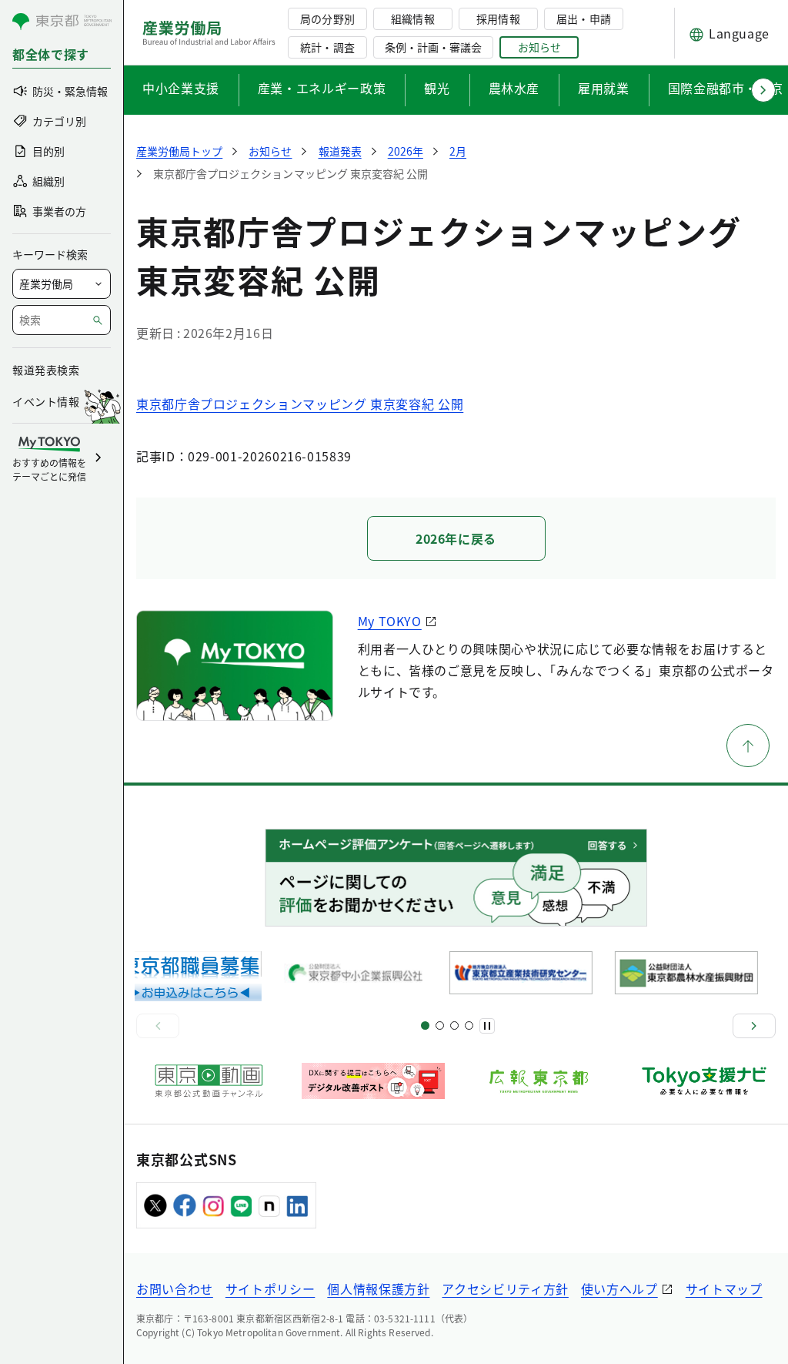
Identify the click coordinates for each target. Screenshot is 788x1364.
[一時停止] (487, 1026)
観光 (436, 88)
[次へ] (754, 1026)
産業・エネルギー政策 (322, 88)
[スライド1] (425, 1025)
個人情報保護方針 (378, 1288)
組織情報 (412, 18)
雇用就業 (603, 88)
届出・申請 (583, 18)
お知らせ (539, 47)
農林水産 (514, 88)
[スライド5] (440, 1025)
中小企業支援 (180, 88)
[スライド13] (469, 1025)
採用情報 (497, 18)
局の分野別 (327, 18)
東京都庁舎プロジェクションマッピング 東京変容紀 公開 (299, 403)
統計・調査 (327, 47)
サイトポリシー (270, 1288)
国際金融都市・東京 (725, 88)
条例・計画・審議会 (433, 47)
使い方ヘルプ (619, 1288)
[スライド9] (454, 1025)
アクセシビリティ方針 (505, 1288)
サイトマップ (724, 1288)
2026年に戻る (456, 538)
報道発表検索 (45, 369)
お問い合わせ (174, 1288)
